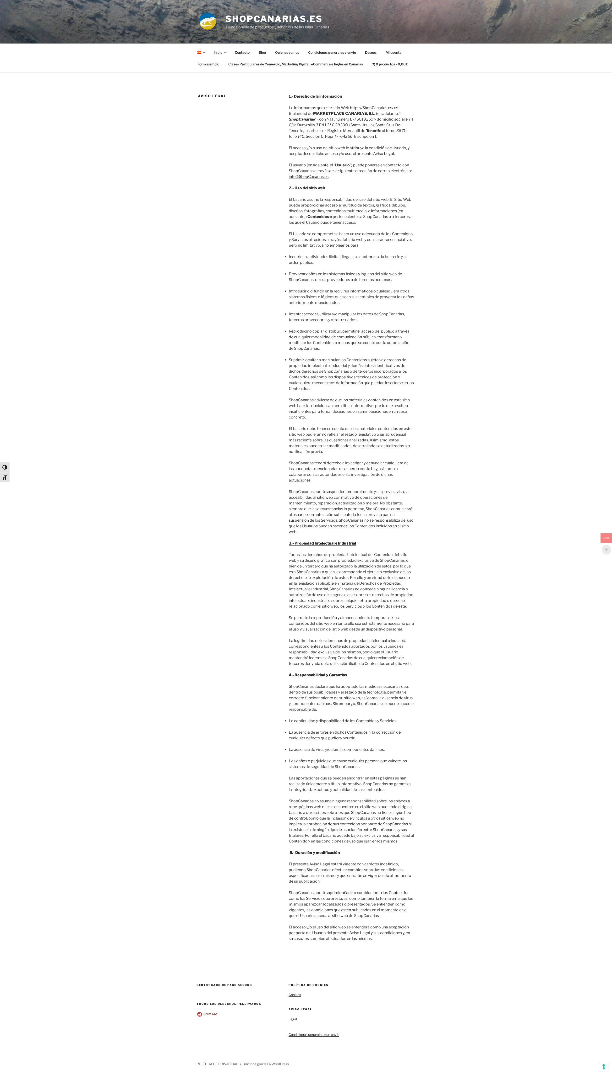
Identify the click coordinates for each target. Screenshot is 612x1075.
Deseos (371, 52)
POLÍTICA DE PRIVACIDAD (218, 1064)
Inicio (218, 52)
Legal (293, 1019)
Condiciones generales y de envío (314, 1035)
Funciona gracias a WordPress (265, 1064)
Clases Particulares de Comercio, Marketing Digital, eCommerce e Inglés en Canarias (295, 64)
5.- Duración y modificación (315, 852)
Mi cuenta (393, 52)
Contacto (242, 52)
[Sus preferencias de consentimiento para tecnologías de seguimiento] (603, 1066)
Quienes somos (287, 52)
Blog (262, 52)
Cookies (295, 995)
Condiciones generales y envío (332, 52)
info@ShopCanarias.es (308, 176)
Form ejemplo (208, 64)
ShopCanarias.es (273, 19)
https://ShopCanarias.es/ (371, 108)
